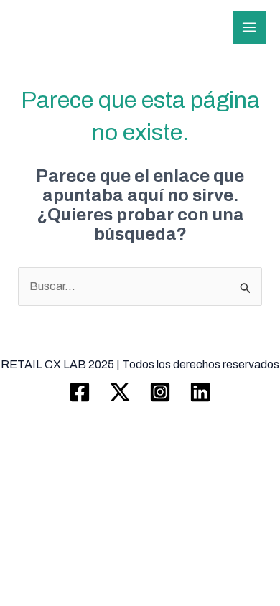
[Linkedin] (200, 392)
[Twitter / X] (120, 392)
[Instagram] (160, 392)
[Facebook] (79, 392)
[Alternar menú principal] (249, 27)
